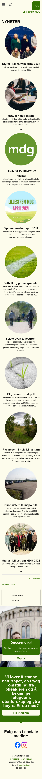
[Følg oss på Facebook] (17, 747)
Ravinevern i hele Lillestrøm (21, 449)
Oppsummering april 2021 (21, 228)
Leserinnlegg (17, 595)
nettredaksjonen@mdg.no (21, 759)
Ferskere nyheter (9, 584)
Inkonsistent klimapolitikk (21, 505)
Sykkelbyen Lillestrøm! (21, 338)
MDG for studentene (21, 115)
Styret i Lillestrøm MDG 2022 (21, 63)
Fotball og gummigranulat (21, 283)
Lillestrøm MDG (31, 12)
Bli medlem (21, 713)
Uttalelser (15, 600)
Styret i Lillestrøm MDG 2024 (21, 560)
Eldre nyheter (34, 578)
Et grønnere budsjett (21, 394)
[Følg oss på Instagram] (24, 747)
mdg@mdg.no (24, 765)
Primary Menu (5, 4)
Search (12, 4)
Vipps (21, 658)
